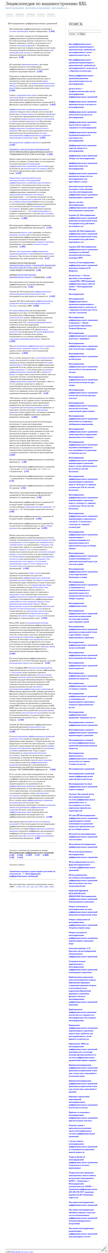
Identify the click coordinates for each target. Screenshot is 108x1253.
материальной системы (38, 613)
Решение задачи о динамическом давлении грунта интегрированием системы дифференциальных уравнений (82, 1131)
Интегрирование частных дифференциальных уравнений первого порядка (83, 787)
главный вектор (45, 542)
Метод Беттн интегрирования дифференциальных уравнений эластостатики (83, 837)
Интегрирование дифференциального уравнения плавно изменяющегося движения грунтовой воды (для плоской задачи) (83, 558)
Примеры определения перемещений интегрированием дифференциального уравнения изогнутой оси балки (83, 1102)
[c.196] (20, 855)
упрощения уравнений (32, 407)
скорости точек (29, 563)
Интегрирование (76, 294)
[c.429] (29, 855)
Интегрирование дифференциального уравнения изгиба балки (83, 356)
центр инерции (19, 556)
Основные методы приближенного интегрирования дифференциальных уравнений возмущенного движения (83, 967)
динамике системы (17, 235)
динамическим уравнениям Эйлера (24, 604)
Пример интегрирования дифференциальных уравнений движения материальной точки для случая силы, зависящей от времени (83, 1086)
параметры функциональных (39, 322)
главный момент (16, 545)
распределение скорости (19, 663)
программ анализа (46, 710)
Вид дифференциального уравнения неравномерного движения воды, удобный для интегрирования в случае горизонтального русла (82, 49)
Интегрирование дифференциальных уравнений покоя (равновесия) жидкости (83, 655)
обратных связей (47, 646)
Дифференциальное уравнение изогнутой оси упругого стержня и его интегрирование (83, 125)
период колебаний (43, 836)
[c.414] (20, 857)
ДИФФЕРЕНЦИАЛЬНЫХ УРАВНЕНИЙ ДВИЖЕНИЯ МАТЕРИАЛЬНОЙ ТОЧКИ (32, 266)
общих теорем (35, 573)
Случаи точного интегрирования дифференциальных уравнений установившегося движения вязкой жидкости (83, 1146)
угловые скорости (17, 566)
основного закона (40, 244)
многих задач (26, 232)
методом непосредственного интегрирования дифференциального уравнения (25, 180)
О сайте (41, 14)
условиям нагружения (21, 201)
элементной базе (16, 317)
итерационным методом (38, 623)
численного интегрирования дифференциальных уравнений (29, 688)
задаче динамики (45, 760)
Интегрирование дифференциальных (25, 142)
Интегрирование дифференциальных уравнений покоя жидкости (83, 665)
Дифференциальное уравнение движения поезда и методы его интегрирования (83, 104)
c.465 (46, 886)
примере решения (38, 83)
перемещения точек (17, 561)
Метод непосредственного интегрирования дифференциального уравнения (83, 854)
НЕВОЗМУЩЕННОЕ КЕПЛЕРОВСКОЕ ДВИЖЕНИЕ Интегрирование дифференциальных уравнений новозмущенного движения (83, 896)
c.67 (36, 886)
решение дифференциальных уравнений (31, 370)
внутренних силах (17, 594)
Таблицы (30, 14)
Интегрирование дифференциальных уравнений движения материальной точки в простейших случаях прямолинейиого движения (83, 632)
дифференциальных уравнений (22, 381)
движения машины (30, 64)
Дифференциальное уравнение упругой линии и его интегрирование (83, 148)
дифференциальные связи (20, 812)
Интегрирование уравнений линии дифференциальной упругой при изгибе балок (81, 776)
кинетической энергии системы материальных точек (31, 607)
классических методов (31, 713)
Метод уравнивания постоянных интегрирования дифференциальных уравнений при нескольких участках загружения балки (83, 880)
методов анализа (44, 675)
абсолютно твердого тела (29, 616)
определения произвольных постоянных (26, 194)
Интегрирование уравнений (81, 769)
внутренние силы (40, 587)
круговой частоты (32, 821)
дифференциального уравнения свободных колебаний (31, 302)
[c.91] (37, 855)
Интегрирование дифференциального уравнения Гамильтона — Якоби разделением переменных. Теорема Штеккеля (83, 323)
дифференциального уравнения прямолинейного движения (29, 136)
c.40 (19, 886)
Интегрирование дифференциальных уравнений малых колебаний (83, 645)
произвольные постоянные (35, 168)
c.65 (31, 886)
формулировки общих (42, 585)
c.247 (41, 886)
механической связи (17, 802)
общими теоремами (44, 242)
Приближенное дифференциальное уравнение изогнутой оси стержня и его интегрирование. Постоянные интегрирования (82, 1015)
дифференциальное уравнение (40, 800)
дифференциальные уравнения (22, 786)
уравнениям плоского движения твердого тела (29, 601)
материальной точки (36, 727)
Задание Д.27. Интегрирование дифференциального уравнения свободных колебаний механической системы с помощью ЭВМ (83, 252)
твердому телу (47, 545)
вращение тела (32, 121)
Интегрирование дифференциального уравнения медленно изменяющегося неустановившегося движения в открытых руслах (83, 447)
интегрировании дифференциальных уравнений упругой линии (29, 165)
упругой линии (43, 183)
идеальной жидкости (18, 97)
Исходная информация (19, 310)
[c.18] (11, 855)
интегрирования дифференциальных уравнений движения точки (28, 252)
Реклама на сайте (27, 1252)
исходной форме (23, 807)
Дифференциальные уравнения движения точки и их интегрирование (83, 166)
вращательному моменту (32, 119)
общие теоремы (43, 580)
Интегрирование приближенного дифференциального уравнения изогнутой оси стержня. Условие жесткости (83, 758)
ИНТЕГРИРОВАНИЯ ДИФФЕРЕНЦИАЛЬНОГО (22, 276)
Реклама (51, 14)
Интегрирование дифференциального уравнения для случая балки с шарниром (83, 346)
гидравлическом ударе (26, 95)
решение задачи (25, 677)
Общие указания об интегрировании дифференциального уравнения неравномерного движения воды (83, 938)
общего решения (16, 369)
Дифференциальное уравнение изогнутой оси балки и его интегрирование (83, 115)
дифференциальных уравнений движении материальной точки (30, 292)
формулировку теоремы (19, 606)
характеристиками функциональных (24, 339)
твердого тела (24, 549)
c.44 (23, 886)
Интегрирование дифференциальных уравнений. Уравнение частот (82, 715)
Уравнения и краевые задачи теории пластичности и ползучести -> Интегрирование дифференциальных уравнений (32, 873)
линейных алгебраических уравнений (25, 199)
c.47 (27, 886)
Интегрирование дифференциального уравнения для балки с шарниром (83, 336)
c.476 (51, 886)
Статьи (10, 14)
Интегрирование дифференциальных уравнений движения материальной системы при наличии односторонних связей (83, 616)
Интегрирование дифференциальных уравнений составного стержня (83, 686)
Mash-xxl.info (16, 1252)
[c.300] (46, 855)
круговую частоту (26, 836)
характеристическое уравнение (38, 507)
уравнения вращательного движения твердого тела (32, 347)
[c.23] (11, 857)
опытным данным (24, 45)
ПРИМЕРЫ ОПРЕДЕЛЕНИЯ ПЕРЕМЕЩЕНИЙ (29, 149)
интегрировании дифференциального (29, 346)
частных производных (18, 31)
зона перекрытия (36, 639)
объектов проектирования (39, 668)
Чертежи (20, 14)
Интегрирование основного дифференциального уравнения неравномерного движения (83, 733)
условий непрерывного (40, 211)
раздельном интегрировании (21, 637)
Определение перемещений (21, 178)
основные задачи (26, 114)
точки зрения (16, 672)
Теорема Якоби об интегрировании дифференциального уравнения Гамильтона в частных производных (83, 1162)
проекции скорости (35, 833)
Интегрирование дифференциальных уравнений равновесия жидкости (83, 676)
